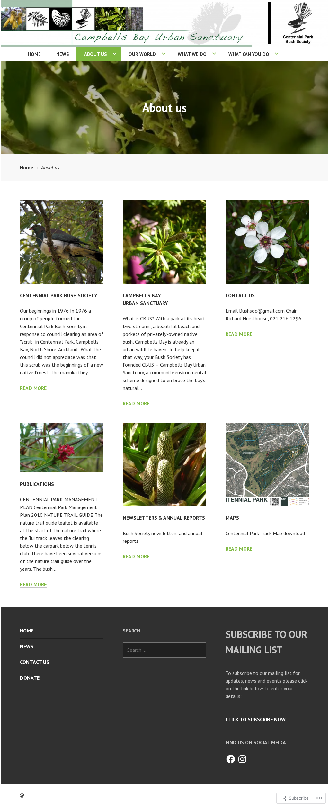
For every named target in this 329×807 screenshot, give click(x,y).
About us (95, 54)
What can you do (248, 54)
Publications (37, 484)
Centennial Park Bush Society (58, 295)
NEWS (62, 54)
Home (34, 54)
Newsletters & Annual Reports (164, 518)
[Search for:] (164, 650)
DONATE (30, 678)
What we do (192, 54)
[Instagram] (242, 759)
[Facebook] (231, 759)
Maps (232, 518)
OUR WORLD (142, 54)
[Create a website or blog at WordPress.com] (22, 795)
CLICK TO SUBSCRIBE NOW (256, 719)
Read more (33, 388)
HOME (26, 630)
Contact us (240, 295)
